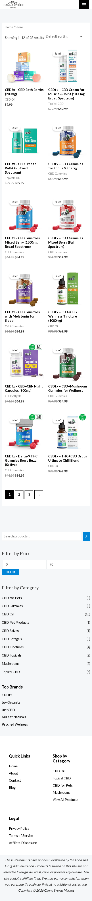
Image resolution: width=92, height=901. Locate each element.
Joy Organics (11, 702)
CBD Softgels (12, 639)
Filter (10, 571)
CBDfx (7, 695)
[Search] (86, 536)
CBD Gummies (12, 606)
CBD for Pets (12, 598)
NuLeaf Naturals (14, 717)
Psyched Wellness (15, 724)
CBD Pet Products (15, 622)
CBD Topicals (11, 655)
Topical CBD (11, 672)
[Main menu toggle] (84, 4)
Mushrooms (10, 663)
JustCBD (8, 710)
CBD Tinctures (13, 647)
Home (9, 27)
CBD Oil (8, 614)
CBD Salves (10, 631)
